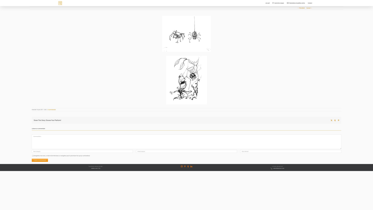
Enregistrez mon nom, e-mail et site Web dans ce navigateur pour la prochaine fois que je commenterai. (62, 155)
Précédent (302, 8)
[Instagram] (182, 166)
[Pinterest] (185, 166)
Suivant (308, 8)
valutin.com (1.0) (95, 168)
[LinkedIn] (191, 166)
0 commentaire (52, 109)
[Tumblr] (188, 166)
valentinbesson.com (278, 168)
